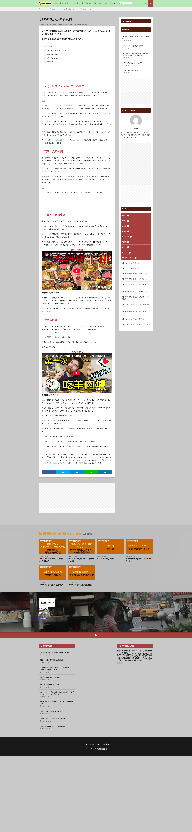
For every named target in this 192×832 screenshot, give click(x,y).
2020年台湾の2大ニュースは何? (132, 63)
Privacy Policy (95, 744)
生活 (71, 3)
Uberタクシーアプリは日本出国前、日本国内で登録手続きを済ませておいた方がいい (57, 693)
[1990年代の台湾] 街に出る (133, 268)
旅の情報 (88, 3)
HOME (56, 3)
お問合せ (106, 744)
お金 (77, 3)
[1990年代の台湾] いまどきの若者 (135, 291)
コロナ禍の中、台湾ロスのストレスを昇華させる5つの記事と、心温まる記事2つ (136, 54)
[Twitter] (63, 472)
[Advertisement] (77, 72)
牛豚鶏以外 (49, 62)
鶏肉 (86, 24)
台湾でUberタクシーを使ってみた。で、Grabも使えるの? (56, 703)
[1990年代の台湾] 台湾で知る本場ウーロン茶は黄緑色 (52, 560)
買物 (66, 3)
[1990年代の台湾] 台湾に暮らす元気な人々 (134, 285)
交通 (82, 3)
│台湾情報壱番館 (46, 646)
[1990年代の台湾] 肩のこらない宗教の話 (136, 305)
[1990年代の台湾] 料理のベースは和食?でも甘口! (81, 560)
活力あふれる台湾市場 (64, 105)
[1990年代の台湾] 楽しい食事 (67, 9)
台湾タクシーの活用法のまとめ (131, 70)
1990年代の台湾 (110, 3)
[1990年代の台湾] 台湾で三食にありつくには (139, 560)
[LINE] (91, 472)
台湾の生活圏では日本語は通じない (51, 711)
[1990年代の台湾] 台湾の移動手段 (135, 273)
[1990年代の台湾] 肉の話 (84, 9)
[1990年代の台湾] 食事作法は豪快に (80, 585)
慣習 (95, 3)
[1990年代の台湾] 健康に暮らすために (135, 312)
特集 (61, 3)
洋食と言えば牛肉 (51, 58)
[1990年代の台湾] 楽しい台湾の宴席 (51, 585)
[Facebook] (49, 472)
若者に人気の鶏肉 (51, 54)
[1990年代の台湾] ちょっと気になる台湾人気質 (135, 298)
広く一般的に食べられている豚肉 (56, 50)
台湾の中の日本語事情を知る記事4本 (133, 46)
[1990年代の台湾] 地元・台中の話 (135, 279)
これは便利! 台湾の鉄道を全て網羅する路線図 (135, 37)
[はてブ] (77, 472)
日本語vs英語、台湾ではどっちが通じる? (53, 719)
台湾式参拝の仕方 (61, 140)
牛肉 (80, 24)
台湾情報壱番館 (102, 749)
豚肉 (83, 24)
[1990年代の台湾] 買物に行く (133, 263)
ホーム (85, 744)
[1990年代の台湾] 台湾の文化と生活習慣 (136, 325)
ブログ (101, 3)
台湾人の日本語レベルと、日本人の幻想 (52, 726)
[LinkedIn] (105, 472)
